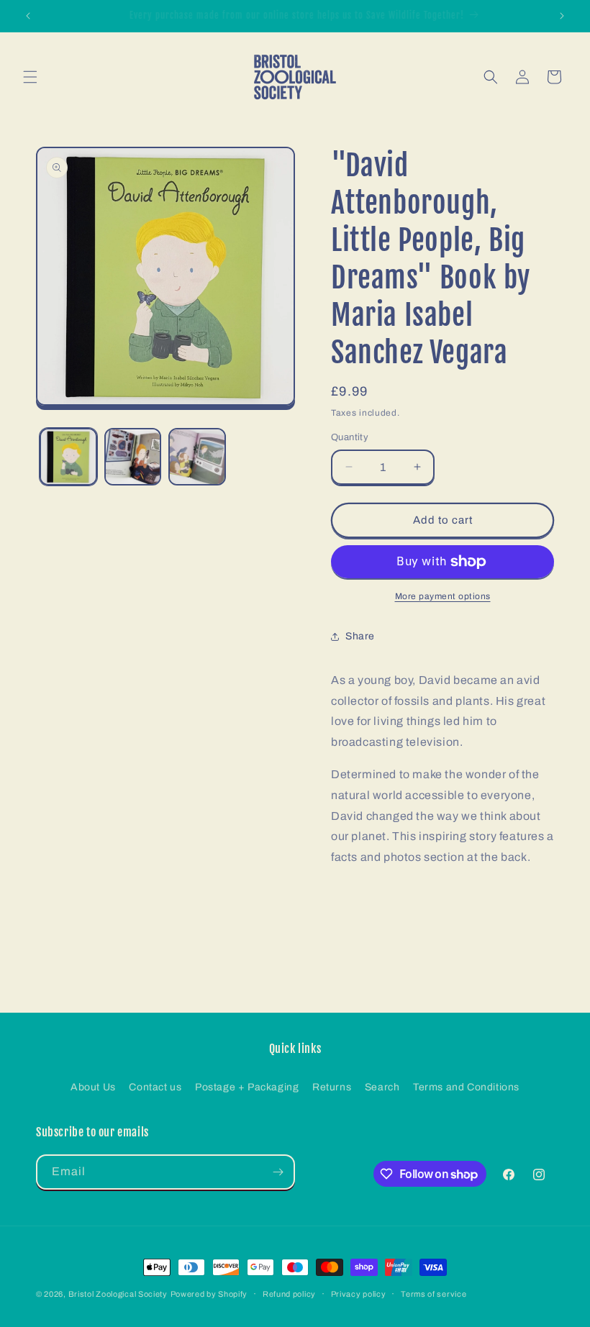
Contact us (155, 1087)
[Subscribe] (278, 1172)
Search (382, 1087)
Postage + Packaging (247, 1087)
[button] (30, 77)
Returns (331, 1087)
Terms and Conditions (466, 1087)
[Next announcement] (562, 16)
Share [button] (360, 636)
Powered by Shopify (209, 1294)
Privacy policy (358, 1294)
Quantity (349, 437)
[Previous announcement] (28, 16)
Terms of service (433, 1294)
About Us (93, 1087)
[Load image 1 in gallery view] (68, 456)
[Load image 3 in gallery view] (197, 456)
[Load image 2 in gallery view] (133, 456)
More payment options (443, 596)
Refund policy (289, 1294)
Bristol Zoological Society (118, 1294)
